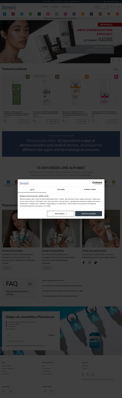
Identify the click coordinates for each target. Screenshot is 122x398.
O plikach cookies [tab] (90, 189)
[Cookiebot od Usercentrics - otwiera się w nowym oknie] (93, 183)
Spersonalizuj (59, 213)
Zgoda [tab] (32, 189)
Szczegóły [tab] (61, 189)
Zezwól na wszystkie (89, 213)
